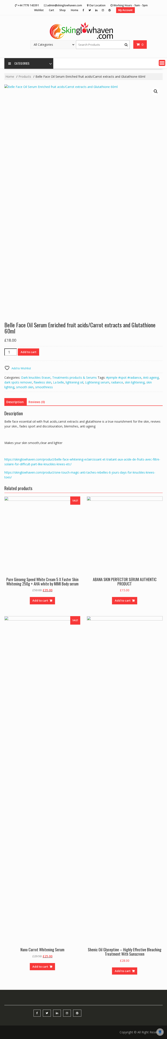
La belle (58, 382)
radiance (117, 382)
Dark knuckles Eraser (35, 377)
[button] (162, 63)
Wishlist (39, 10)
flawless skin (42, 382)
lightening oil (74, 382)
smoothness (44, 387)
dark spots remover (18, 382)
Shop (62, 10)
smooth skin (24, 387)
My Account (125, 10)
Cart (51, 10)
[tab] (15, 402)
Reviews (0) (36, 402)
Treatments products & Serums (74, 377)
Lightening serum (97, 382)
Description (15, 402)
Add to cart (28, 352)
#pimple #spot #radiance (123, 377)
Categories (22, 63)
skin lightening (135, 382)
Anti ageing (151, 377)
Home (74, 10)
